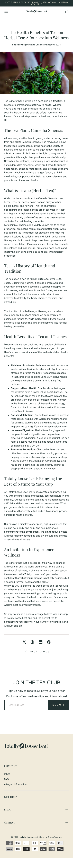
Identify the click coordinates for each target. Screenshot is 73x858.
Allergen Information (15, 784)
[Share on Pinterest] (32, 642)
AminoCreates (54, 837)
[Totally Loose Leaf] (26, 746)
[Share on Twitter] (24, 642)
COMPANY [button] (10, 766)
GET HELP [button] (10, 797)
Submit (58, 704)
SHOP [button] (7, 809)
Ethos (7, 773)
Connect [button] (9, 822)
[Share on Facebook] (48, 642)
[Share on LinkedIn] (40, 642)
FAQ (6, 779)
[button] (6, 11)
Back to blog (40, 651)
